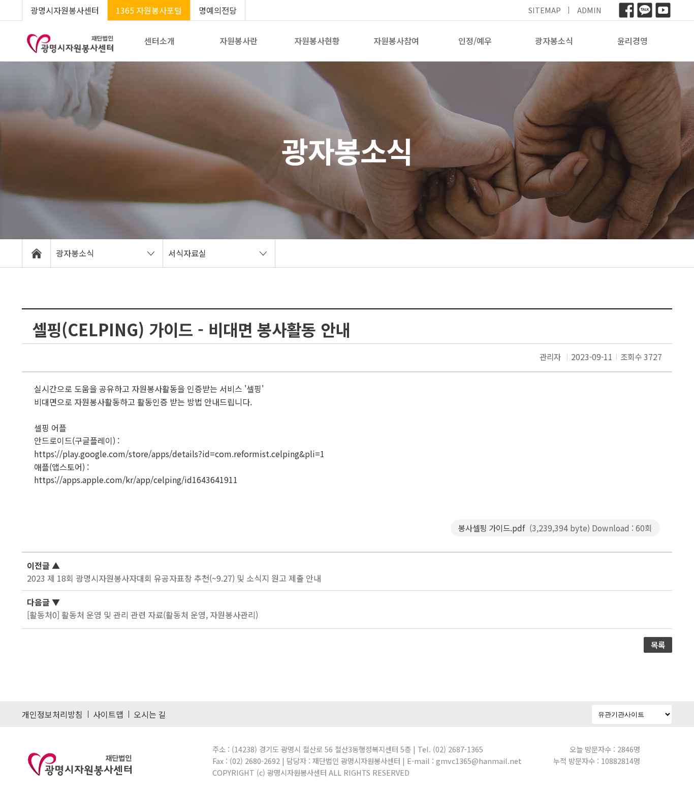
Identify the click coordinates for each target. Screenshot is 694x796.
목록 (658, 644)
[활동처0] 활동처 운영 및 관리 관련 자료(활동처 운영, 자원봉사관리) (142, 615)
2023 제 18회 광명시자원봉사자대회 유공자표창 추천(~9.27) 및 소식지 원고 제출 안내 (174, 578)
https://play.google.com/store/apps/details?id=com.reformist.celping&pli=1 (179, 454)
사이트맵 (108, 714)
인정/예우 (475, 41)
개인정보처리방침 (52, 714)
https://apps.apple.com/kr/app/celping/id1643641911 (136, 479)
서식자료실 (187, 253)
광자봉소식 (554, 41)
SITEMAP (544, 10)
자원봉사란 (238, 41)
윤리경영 (632, 41)
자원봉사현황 (317, 41)
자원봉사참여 (396, 41)
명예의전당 (218, 10)
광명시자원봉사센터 (64, 10)
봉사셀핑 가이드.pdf (555, 527)
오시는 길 (150, 714)
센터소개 (159, 41)
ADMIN (589, 10)
